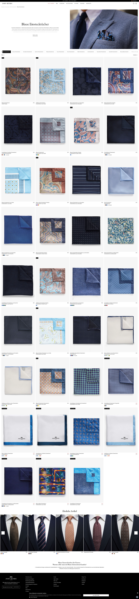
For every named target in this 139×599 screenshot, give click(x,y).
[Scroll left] (2, 52)
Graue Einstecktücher (60, 51)
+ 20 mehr (110, 154)
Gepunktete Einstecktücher (101, 51)
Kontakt (27, 586)
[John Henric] (7, 3)
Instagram (84, 580)
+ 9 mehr (75, 355)
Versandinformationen (30, 582)
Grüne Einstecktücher (70, 51)
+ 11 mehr (7, 154)
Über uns (55, 580)
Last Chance (51, 3)
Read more (46, 596)
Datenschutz (28, 589)
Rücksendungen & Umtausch (31, 584)
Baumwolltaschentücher (124, 51)
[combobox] (137, 593)
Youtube (83, 582)
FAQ (26, 587)
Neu (57, 3)
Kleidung (62, 3)
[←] (3, 533)
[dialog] (69, 595)
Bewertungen (56, 586)
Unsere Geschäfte (57, 582)
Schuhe (76, 3)
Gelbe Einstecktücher (81, 51)
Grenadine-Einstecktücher (27, 51)
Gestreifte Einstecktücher (113, 51)
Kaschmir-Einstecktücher (39, 51)
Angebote (88, 3)
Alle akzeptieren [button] (96, 595)
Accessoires (69, 3)
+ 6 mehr (7, 255)
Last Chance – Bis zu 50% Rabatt (69, 0)
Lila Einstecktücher (90, 51)
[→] (136, 533)
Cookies (27, 591)
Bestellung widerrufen (30, 580)
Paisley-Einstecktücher (50, 51)
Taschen (82, 3)
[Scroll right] (137, 52)
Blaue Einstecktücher (6, 51)
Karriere (55, 584)
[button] (55, 597)
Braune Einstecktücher (16, 51)
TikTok (83, 584)
